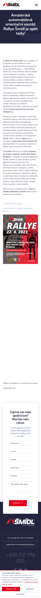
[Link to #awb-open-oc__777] (36, 5)
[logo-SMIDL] (11, 3)
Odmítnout (30, 589)
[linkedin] (26, 570)
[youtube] (20, 570)
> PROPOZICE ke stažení (12, 204)
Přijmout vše (11, 589)
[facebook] (15, 570)
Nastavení (20, 594)
